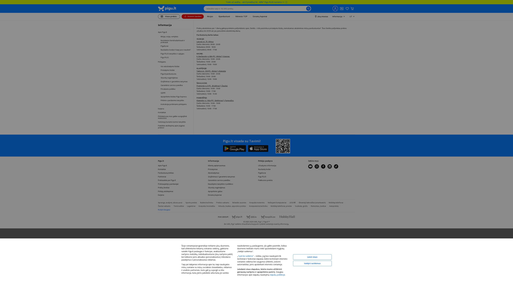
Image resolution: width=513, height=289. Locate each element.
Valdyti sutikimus (312, 263)
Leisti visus (312, 257)
